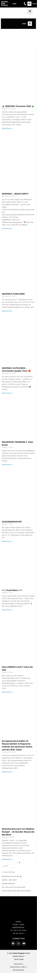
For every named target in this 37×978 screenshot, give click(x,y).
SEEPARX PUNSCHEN (13, 294)
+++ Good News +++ (12, 590)
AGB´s (23, 967)
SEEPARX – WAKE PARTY (15, 194)
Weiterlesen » (7, 128)
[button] (32, 3)
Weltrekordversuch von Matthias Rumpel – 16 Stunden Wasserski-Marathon (18, 832)
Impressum (18, 964)
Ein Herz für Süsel (18, 930)
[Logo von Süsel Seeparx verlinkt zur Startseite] (4, 4)
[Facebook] (13, 943)
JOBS (14, 3)
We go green (18, 933)
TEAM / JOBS (18, 924)
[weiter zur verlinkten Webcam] (20, 4)
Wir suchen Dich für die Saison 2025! (13, 887)
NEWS (18, 922)
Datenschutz (15, 967)
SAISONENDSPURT (12, 522)
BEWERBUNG (18, 927)
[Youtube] (24, 943)
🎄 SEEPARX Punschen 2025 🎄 (18, 106)
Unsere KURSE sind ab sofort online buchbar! (16, 891)
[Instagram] (18, 943)
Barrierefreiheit (18, 970)
